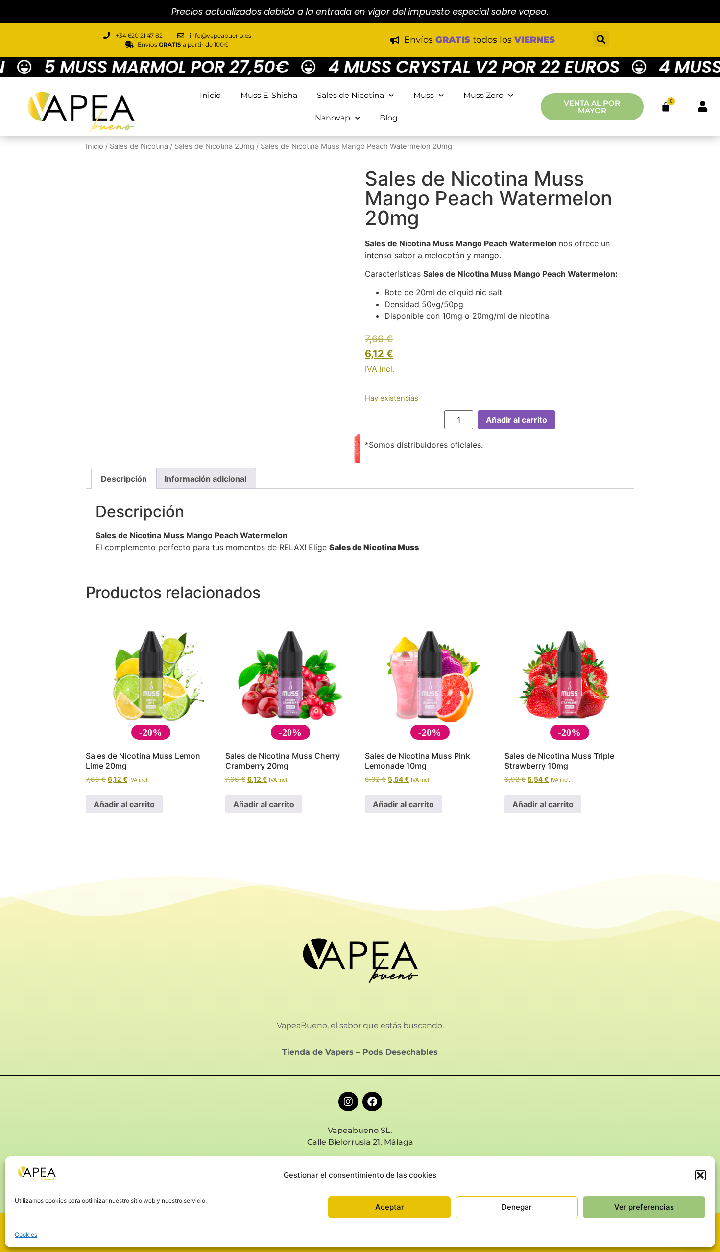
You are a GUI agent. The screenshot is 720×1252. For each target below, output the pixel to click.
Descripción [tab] (124, 478)
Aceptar (389, 1207)
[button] (700, 1175)
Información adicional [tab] (205, 478)
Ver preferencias (644, 1207)
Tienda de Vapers (318, 1052)
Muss (423, 95)
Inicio (210, 95)
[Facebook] (372, 1101)
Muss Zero (483, 95)
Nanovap (332, 117)
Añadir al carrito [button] (124, 804)
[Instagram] (348, 1101)
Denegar (517, 1207)
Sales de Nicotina (350, 95)
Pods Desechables (400, 1052)
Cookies (26, 1234)
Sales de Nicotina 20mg (214, 146)
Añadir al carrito (516, 420)
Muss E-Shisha (268, 95)
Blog (389, 117)
